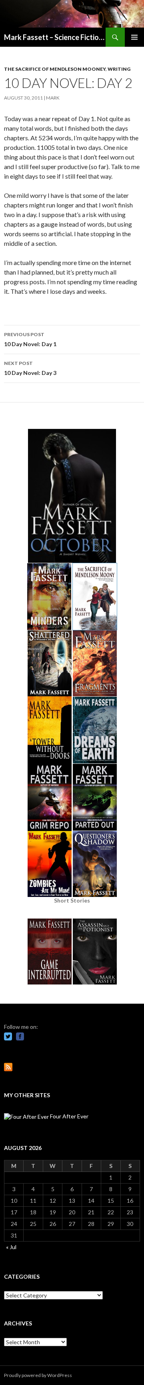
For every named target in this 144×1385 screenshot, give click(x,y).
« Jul (11, 1247)
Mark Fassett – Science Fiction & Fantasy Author (55, 37)
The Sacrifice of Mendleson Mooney (55, 69)
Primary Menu (134, 37)
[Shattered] (50, 662)
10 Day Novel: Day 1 (30, 339)
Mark (53, 98)
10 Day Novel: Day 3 (30, 368)
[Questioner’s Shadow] (95, 863)
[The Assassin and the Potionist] (95, 950)
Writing (119, 69)
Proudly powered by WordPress (38, 1375)
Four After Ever (68, 1116)
